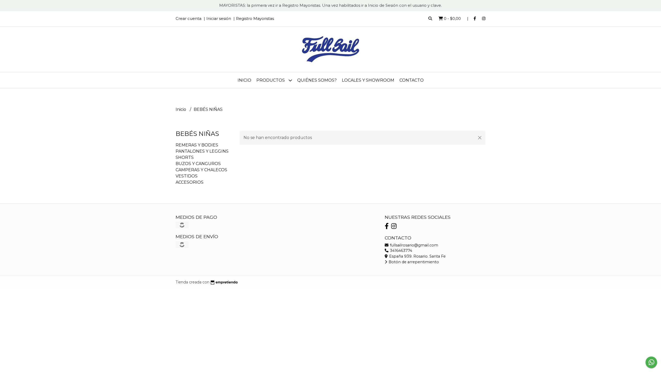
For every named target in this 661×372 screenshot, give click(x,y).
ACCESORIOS (189, 182)
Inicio (244, 80)
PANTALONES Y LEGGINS (202, 151)
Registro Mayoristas (255, 18)
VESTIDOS (187, 176)
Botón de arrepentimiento (413, 262)
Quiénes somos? (317, 80)
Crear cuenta (188, 18)
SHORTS (185, 157)
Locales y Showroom (368, 80)
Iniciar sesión (218, 18)
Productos (271, 80)
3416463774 (400, 250)
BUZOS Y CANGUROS (198, 163)
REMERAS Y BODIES (197, 145)
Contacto (411, 80)
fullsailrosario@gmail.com (413, 245)
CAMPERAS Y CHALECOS (201, 169)
